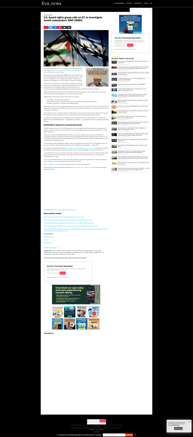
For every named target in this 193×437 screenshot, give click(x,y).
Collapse (58, 250)
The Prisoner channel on (65, 210)
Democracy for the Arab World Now (75, 250)
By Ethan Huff (125, 97)
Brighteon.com (48, 243)
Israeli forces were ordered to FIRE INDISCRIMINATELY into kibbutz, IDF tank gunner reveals (132, 128)
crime (63, 250)
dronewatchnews (119, 3)
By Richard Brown (126, 85)
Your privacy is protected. (51, 277)
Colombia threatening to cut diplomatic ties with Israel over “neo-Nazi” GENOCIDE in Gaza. (69, 223)
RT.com (46, 240)
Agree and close (178, 428)
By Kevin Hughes (126, 131)
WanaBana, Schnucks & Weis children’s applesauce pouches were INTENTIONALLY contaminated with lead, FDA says (132, 95)
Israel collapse (68, 252)
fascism (146, 3)
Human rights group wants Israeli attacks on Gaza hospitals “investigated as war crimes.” (68, 220)
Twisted (62, 254)
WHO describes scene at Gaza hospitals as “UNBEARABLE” (132, 84)
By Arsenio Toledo (126, 142)
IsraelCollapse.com (51, 164)
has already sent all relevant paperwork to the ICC (80, 148)
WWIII (72, 254)
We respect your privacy (88, 427)
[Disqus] (76, 354)
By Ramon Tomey (126, 81)
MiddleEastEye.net (49, 237)
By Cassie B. (125, 125)
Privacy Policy (96, 431)
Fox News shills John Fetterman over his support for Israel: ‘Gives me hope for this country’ (132, 89)
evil (151, 3)
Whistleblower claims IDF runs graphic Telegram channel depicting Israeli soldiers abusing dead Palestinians (131, 152)
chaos (54, 250)
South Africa (55, 254)
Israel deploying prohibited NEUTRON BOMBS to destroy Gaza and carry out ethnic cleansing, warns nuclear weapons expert (133, 157)
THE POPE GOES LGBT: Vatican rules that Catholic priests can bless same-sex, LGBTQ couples (132, 117)
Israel (61, 252)
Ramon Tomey (56, 24)
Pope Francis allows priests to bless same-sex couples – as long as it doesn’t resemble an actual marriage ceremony (133, 169)
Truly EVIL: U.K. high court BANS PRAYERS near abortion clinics (133, 106)
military (87, 252)
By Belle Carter (126, 70)
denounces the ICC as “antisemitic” (81, 167)
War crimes (67, 254)
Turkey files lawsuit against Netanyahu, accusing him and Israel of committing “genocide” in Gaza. (71, 226)
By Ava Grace (125, 165)
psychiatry (129, 3)
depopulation (138, 3)
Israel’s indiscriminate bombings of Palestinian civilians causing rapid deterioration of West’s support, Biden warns (133, 134)
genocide (98, 250)
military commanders (95, 252)
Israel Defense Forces (78, 252)
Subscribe (129, 435)
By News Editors (126, 64)
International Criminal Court (51, 252)
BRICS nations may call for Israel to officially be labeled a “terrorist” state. (64, 217)
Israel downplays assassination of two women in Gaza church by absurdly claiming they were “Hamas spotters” (133, 123)
